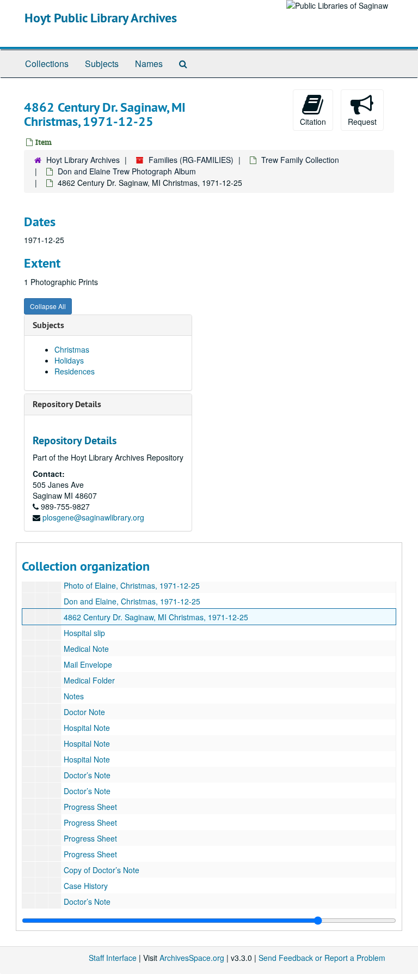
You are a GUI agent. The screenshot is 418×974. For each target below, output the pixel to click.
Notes (74, 696)
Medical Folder (89, 680)
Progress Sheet (90, 806)
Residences (74, 371)
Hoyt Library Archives (83, 159)
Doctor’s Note (87, 775)
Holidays (69, 360)
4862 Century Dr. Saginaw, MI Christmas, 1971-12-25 (156, 617)
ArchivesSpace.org (191, 957)
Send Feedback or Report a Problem (322, 957)
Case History (86, 885)
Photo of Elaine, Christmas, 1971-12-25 (132, 585)
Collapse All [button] (48, 306)
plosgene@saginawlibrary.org (93, 517)
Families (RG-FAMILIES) (191, 159)
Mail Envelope (88, 664)
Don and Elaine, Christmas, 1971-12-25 (132, 601)
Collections (47, 63)
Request (362, 121)
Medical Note (86, 648)
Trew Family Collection (300, 159)
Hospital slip (84, 632)
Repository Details (67, 404)
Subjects (102, 63)
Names (149, 63)
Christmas (71, 349)
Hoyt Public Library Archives (100, 17)
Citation (313, 121)
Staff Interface (113, 957)
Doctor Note (84, 711)
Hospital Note (87, 727)
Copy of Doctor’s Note (101, 869)
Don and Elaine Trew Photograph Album (127, 171)
